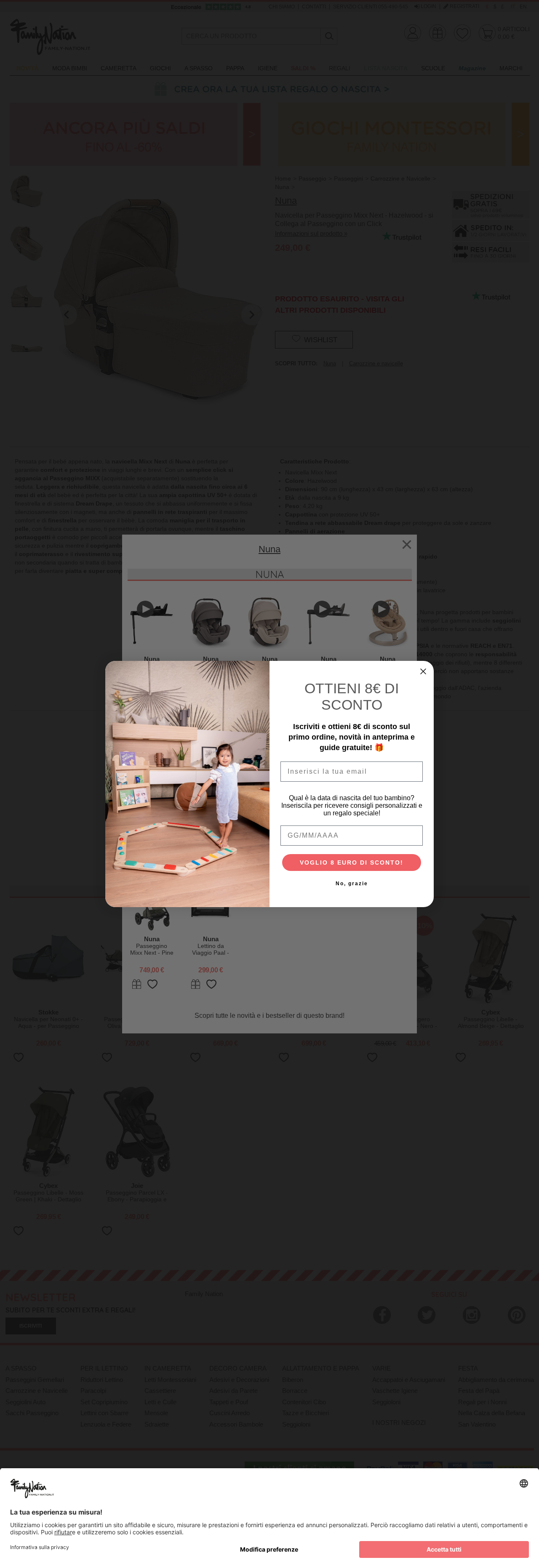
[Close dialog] (423, 671)
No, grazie (352, 883)
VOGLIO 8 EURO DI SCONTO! (351, 862)
